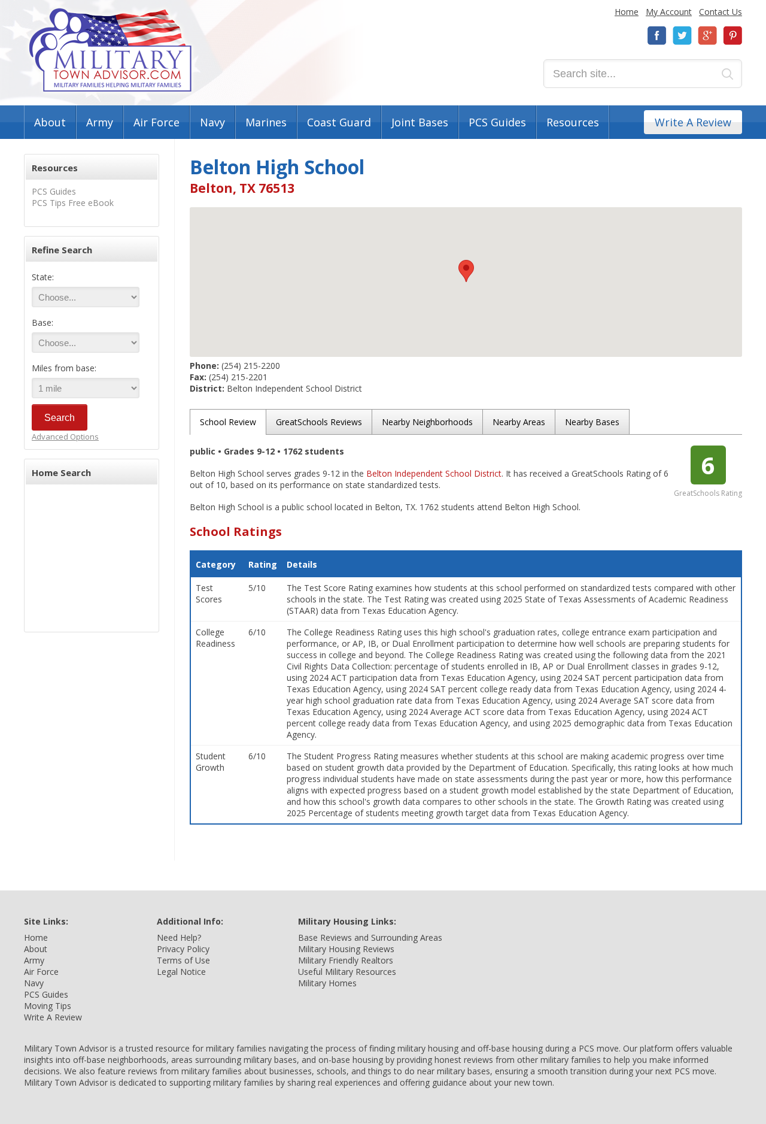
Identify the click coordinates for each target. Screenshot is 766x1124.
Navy (212, 122)
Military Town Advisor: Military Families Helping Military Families (110, 50)
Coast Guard (339, 122)
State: (43, 277)
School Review (228, 422)
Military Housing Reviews (346, 949)
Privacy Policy (183, 949)
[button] (466, 271)
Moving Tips (47, 1005)
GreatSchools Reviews (319, 422)
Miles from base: (64, 368)
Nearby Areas (519, 422)
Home (627, 11)
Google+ (707, 35)
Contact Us (720, 11)
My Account (669, 11)
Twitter (682, 35)
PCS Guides (497, 122)
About (50, 122)
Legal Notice (181, 971)
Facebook (657, 35)
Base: (42, 322)
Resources (572, 122)
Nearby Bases (592, 422)
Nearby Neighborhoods (427, 422)
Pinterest (732, 35)
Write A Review (693, 122)
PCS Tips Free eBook (73, 202)
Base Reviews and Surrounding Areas (370, 937)
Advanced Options (65, 436)
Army (99, 122)
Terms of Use (183, 960)
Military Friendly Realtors (345, 960)
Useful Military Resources (347, 971)
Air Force (156, 122)
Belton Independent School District (433, 473)
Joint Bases (419, 122)
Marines (266, 122)
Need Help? (179, 937)
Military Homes (327, 983)
